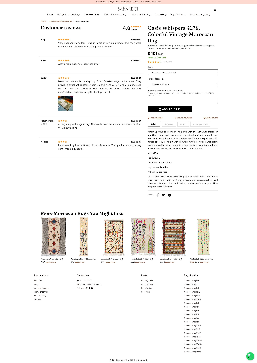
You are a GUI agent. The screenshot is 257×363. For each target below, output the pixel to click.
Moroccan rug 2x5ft (192, 351)
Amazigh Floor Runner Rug (84, 259)
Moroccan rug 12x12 (192, 333)
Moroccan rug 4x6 (191, 280)
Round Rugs (161, 14)
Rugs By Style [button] (147, 280)
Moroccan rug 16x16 (192, 348)
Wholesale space (41, 288)
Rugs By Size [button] (146, 288)
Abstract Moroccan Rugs (116, 14)
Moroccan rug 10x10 (192, 325)
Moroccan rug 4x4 (191, 307)
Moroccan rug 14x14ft (193, 340)
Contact (37, 299)
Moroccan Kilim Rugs (142, 14)
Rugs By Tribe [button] (147, 284)
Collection (145, 292)
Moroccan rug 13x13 (192, 336)
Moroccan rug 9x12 (192, 295)
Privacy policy (40, 295)
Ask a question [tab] (200, 124)
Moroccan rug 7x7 (191, 318)
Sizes (150, 67)
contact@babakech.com (90, 284)
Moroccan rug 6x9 (191, 288)
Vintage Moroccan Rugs (68, 14)
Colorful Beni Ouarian (201, 259)
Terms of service (41, 292)
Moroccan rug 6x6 (191, 314)
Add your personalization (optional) (181, 93)
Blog (36, 284)
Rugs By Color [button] (177, 14)
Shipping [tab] (169, 124)
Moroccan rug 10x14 (192, 299)
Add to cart (171, 109)
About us (38, 280)
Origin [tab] (183, 124)
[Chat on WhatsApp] (250, 356)
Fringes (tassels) (156, 78)
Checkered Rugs (92, 14)
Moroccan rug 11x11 (192, 329)
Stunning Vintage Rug (112, 259)
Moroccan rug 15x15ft (193, 344)
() (166, 62)
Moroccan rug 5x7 (191, 284)
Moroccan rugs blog (200, 14)
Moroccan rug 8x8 (191, 303)
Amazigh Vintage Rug (52, 259)
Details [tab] (154, 124)
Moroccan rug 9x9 (191, 321)
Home (50, 14)
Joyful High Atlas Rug (142, 259)
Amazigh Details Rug (171, 259)
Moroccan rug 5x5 (191, 310)
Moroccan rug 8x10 (192, 292)
